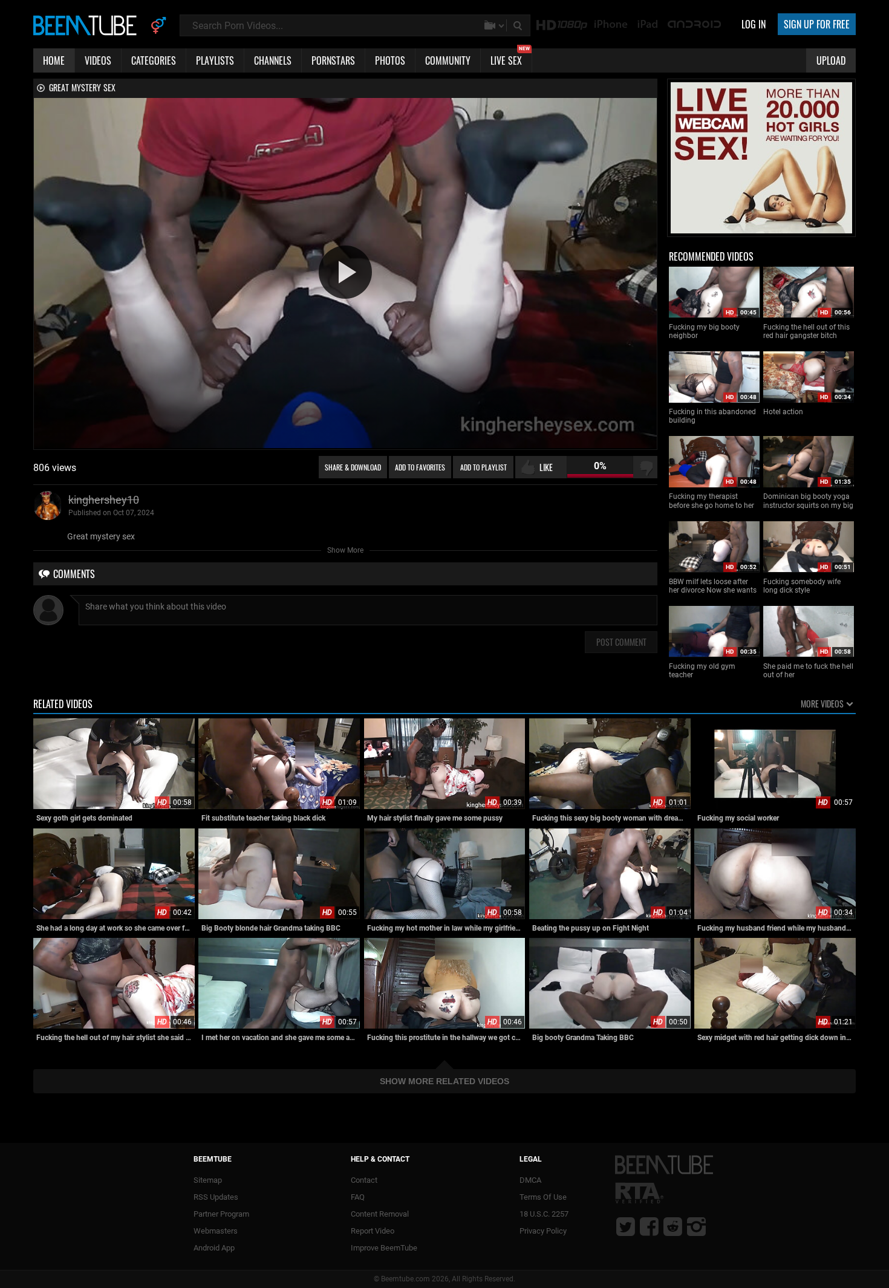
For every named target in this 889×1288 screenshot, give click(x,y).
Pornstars (333, 60)
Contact (364, 1180)
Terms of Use (543, 1197)
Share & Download (353, 467)
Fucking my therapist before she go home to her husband (711, 501)
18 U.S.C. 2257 (543, 1213)
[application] (345, 273)
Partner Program (221, 1213)
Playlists (215, 60)
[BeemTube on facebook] (649, 1226)
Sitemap (208, 1180)
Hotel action (783, 412)
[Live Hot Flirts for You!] (761, 231)
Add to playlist (483, 467)
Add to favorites (420, 467)
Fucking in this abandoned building (712, 416)
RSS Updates (216, 1197)
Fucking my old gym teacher (702, 670)
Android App (214, 1247)
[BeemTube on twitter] (625, 1226)
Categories (153, 60)
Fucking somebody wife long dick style (802, 585)
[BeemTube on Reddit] (672, 1226)
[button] (345, 272)
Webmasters (216, 1230)
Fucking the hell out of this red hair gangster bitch (806, 331)
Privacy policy (543, 1230)
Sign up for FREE (817, 24)
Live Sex (510, 58)
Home (54, 60)
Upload (830, 60)
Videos (98, 60)
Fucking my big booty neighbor (704, 331)
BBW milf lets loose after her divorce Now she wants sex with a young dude (713, 586)
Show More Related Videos (444, 1081)
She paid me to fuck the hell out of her (808, 670)
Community (448, 60)
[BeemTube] (87, 24)
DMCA (530, 1180)
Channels (272, 60)
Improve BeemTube (384, 1247)
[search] (519, 25)
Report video (372, 1230)
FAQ (358, 1197)
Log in (753, 24)
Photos (390, 60)
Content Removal (380, 1213)
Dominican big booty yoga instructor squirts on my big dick (808, 501)
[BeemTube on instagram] (696, 1226)
